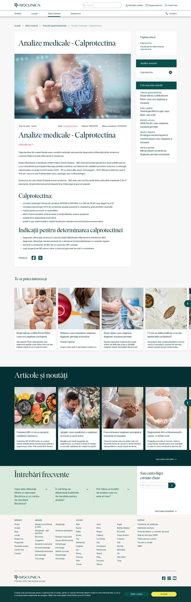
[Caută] (172, 485)
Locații (17, 535)
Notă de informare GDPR (148, 535)
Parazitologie (60, 555)
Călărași (100, 535)
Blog (16, 532)
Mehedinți (121, 550)
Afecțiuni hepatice (147, 132)
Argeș (119, 524)
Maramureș (101, 550)
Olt (118, 553)
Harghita (79, 546)
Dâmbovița (80, 542)
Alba (78, 524)
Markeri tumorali (62, 551)
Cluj (77, 539)
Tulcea (78, 564)
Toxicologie (39, 559)
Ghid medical (31, 26)
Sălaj (99, 557)
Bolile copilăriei (146, 108)
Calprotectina (25, 144)
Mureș (78, 553)
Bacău (78, 528)
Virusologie (60, 559)
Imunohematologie (42, 548)
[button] (169, 72)
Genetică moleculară (43, 544)
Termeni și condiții (145, 542)
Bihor (99, 528)
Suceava (100, 561)
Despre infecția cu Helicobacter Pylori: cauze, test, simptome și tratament (154, 99)
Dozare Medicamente (64, 540)
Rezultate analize (21, 546)
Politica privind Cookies (81, 595)
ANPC (140, 546)
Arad (98, 524)
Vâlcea (99, 564)
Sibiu (78, 561)
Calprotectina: (146, 43)
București (121, 532)
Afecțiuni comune (147, 120)
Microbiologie (40, 555)
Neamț (99, 553)
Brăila (78, 532)
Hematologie (60, 544)
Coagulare (39, 540)
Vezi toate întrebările (164, 511)
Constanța (101, 539)
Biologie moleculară (63, 537)
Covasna (120, 539)
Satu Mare (121, 557)
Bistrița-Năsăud (123, 528)
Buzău (78, 535)
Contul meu (19, 550)
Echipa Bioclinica (70, 126)
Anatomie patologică (63, 531)
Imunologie (59, 548)
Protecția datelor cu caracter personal (153, 532)
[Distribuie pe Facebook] (33, 258)
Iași (77, 550)
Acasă (17, 26)
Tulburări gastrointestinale (54, 26)
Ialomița (120, 546)
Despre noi (18, 539)
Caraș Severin (123, 535)
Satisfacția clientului (146, 528)
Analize (17, 528)
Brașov (99, 532)
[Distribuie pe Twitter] (40, 258)
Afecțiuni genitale (147, 148)
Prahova (79, 557)
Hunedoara (101, 546)
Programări (19, 542)
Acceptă (163, 594)
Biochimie (39, 537)
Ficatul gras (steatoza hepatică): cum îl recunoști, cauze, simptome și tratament (156, 139)
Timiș (119, 561)
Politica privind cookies (147, 539)
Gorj (118, 542)
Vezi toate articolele (165, 459)
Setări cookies (136, 594)
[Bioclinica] (27, 5)
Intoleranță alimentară (44, 551)
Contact (173, 13)
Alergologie (60, 524)
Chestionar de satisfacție (148, 524)
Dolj (98, 542)
